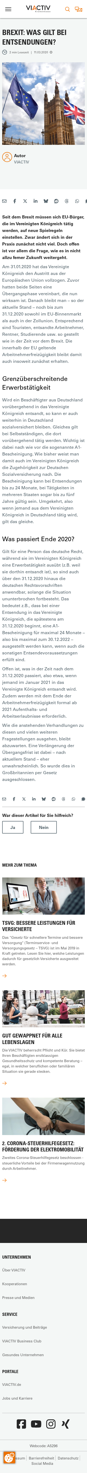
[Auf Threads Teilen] (67, 201)
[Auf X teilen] (25, 201)
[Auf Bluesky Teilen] (46, 201)
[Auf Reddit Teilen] (56, 201)
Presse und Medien (18, 1297)
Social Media (42, 1463)
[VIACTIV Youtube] (36, 1426)
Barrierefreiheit (41, 1458)
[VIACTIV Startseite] (38, 9)
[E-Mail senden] (4, 201)
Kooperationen (14, 1283)
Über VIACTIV (13, 1270)
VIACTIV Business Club (21, 1341)
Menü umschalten (8, 9)
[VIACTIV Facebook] (21, 1426)
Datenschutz (68, 1458)
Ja (12, 827)
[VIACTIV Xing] (65, 1426)
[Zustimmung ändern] (9, 1457)
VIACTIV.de (11, 1384)
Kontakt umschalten (78, 9)
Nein (44, 827)
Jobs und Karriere (17, 1398)
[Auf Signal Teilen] (83, 799)
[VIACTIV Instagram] (50, 1426)
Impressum (15, 1458)
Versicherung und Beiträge (24, 1327)
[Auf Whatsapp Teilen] (77, 201)
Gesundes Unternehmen (23, 1354)
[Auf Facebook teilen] (15, 201)
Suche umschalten (67, 9)
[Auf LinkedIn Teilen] (35, 201)
